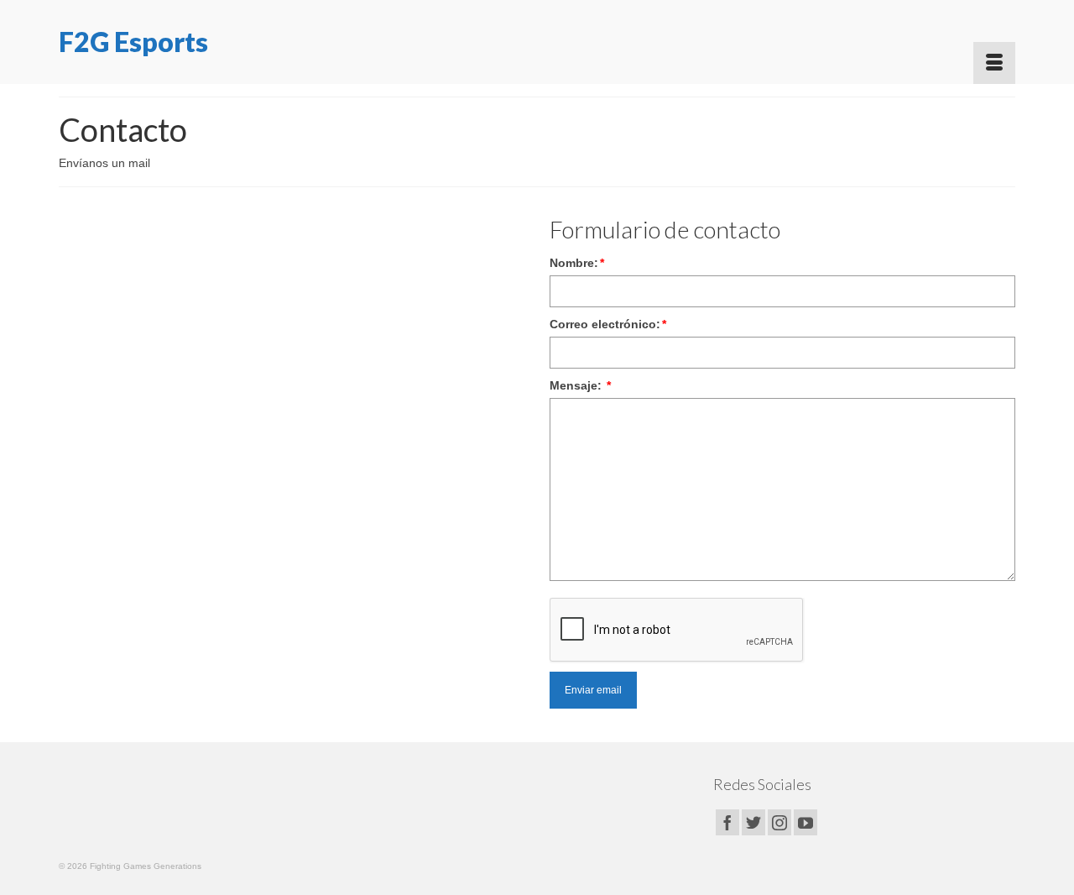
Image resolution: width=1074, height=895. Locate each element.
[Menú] (994, 63)
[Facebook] (727, 822)
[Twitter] (753, 822)
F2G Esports (133, 41)
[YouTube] (805, 822)
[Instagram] (779, 822)
